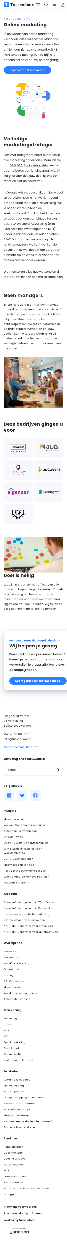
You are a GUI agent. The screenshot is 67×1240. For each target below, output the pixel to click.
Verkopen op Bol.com (18, 1060)
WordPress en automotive (21, 993)
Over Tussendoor (15, 1176)
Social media (12, 1048)
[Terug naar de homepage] (19, 4)
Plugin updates (14, 1091)
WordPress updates (17, 1079)
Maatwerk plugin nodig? (20, 865)
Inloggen (10, 1194)
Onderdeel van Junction (21, 747)
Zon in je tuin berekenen (20, 1127)
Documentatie (13, 1152)
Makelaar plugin (14, 819)
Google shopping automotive (23, 1097)
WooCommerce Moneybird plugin (26, 876)
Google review (13, 837)
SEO (13, 165)
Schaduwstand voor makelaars (25, 920)
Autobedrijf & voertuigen (20, 831)
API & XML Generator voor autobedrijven (31, 932)
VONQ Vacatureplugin (18, 859)
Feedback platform (16, 882)
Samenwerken (13, 1182)
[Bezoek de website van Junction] (19, 1230)
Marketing (10, 1018)
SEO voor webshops (17, 1109)
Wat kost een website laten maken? (28, 1121)
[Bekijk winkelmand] (38, 4)
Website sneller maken (19, 1103)
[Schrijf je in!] (57, 770)
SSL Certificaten (14, 981)
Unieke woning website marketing (27, 914)
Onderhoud (11, 969)
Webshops (11, 957)
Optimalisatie (13, 1054)
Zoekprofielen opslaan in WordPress (28, 902)
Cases (8, 1024)
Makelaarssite (13, 987)
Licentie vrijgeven (15, 1158)
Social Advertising (37, 165)
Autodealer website (17, 999)
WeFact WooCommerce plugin (24, 825)
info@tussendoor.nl (17, 739)
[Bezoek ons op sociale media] (9, 795)
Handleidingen (13, 1147)
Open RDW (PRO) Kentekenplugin (26, 843)
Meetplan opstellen (17, 1115)
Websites (10, 951)
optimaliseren (14, 170)
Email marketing (14, 1042)
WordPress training (16, 963)
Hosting (9, 975)
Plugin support (13, 1164)
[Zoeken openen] (46, 4)
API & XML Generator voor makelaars (29, 926)
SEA (20, 165)
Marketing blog (14, 1085)
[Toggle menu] (54, 4)
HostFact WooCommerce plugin (25, 871)
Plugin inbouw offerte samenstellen (27, 1188)
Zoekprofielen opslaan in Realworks (28, 908)
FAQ (6, 1170)
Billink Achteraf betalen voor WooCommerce (23, 851)
